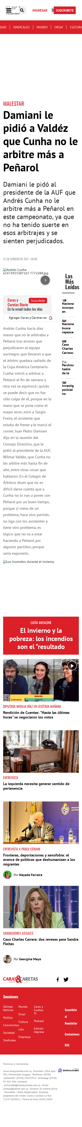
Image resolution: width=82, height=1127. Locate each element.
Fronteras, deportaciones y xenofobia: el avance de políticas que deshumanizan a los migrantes (39, 860)
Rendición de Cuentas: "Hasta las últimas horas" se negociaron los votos (36, 715)
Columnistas (11, 1025)
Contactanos (72, 1034)
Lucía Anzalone (41, 622)
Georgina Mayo (30, 959)
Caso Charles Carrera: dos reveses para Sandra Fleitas (40, 941)
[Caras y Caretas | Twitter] (66, 979)
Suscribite (38, 300)
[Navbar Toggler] (12, 10)
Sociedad (9, 1033)
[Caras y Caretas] (20, 982)
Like (21, 1029)
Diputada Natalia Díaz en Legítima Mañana (32, 706)
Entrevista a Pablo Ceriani (21, 848)
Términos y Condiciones (15, 1063)
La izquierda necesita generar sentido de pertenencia (36, 786)
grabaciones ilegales (18, 933)
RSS (67, 1045)
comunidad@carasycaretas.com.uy (22, 1085)
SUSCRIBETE (65, 10)
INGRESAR (40, 10)
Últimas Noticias (8, 1008)
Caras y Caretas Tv (38, 1010)
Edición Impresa (39, 1030)
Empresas (25, 1037)
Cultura (23, 1022)
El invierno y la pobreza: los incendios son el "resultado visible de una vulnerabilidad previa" (41, 646)
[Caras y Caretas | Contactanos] (74, 979)
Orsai (58, 27)
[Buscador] (22, 10)
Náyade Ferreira (30, 875)
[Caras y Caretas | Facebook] (57, 979)
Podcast (39, 1021)
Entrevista (10, 777)
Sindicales (21, 27)
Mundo (42, 27)
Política (8, 1017)
